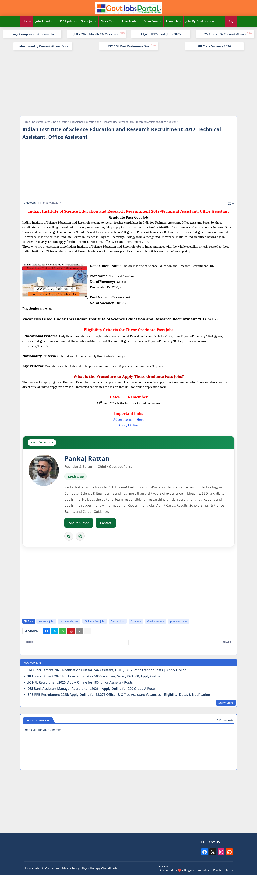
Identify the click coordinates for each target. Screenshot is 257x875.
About (39, 868)
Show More (226, 703)
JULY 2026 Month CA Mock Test (96, 34)
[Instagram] (80, 536)
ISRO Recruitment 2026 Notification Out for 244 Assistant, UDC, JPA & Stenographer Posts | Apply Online (106, 670)
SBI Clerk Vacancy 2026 (214, 46)
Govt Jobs (136, 621)
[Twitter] (54, 631)
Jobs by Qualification (200, 21)
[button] (231, 21)
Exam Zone (150, 21)
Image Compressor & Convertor (32, 34)
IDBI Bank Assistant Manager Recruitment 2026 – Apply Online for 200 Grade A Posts (91, 689)
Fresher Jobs (118, 621)
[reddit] (229, 851)
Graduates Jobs (155, 621)
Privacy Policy (70, 868)
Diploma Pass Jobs (94, 621)
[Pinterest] (71, 631)
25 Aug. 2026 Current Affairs (225, 34)
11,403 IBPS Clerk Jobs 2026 (161, 34)
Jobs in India (43, 21)
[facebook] (204, 851)
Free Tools (129, 21)
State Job (87, 21)
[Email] (79, 631)
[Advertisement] (128, 82)
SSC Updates (68, 21)
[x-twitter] (212, 851)
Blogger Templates (196, 870)
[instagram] (221, 851)
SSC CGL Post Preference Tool (129, 46)
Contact (105, 523)
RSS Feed (164, 866)
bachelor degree (69, 621)
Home (27, 21)
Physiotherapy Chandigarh (99, 868)
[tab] (26, 21)
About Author (79, 523)
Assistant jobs (46, 621)
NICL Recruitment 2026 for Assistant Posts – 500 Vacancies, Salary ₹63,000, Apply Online (93, 676)
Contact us (52, 868)
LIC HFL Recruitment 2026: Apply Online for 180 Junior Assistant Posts (79, 682)
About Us (172, 21)
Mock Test (108, 21)
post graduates (41, 122)
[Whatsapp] (62, 631)
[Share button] (87, 631)
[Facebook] (68, 536)
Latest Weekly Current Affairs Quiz (43, 46)
